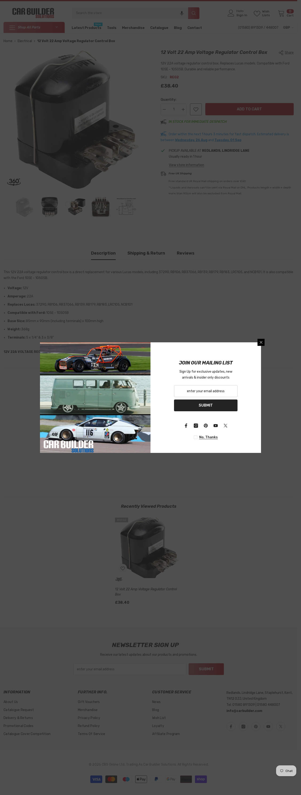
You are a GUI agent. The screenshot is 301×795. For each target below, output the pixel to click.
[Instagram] (196, 426)
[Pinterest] (206, 426)
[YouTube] (216, 426)
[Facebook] (186, 426)
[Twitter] (225, 426)
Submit (206, 405)
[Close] (261, 342)
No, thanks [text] (208, 437)
